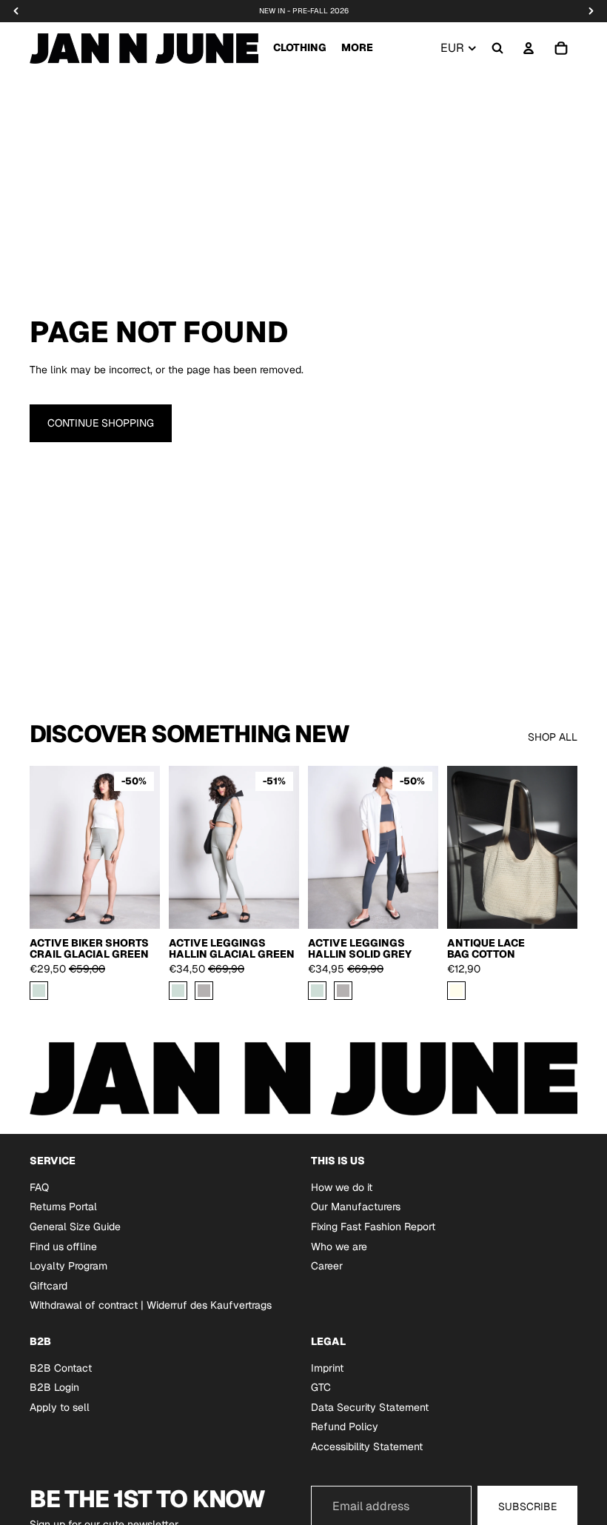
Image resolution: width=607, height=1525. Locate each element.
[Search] (497, 48)
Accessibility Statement (367, 1446)
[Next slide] (282, 847)
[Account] (528, 48)
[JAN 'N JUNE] (144, 48)
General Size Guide (75, 1226)
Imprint (327, 1367)
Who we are (339, 1245)
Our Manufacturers (355, 1206)
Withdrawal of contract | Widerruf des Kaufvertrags (151, 1305)
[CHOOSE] (137, 905)
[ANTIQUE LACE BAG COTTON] (456, 990)
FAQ (39, 1187)
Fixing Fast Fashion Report (373, 1226)
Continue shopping (100, 423)
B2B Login (54, 1387)
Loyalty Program (68, 1265)
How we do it (341, 1187)
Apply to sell (60, 1407)
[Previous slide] (185, 847)
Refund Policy (344, 1426)
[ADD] (554, 905)
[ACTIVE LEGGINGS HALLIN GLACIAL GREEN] (178, 990)
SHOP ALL (552, 737)
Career (327, 1265)
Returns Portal (63, 1206)
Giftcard (48, 1285)
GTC (321, 1387)
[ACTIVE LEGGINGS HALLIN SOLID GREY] (204, 990)
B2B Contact (61, 1367)
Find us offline (63, 1245)
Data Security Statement (370, 1407)
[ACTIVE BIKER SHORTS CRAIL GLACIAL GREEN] (39, 990)
